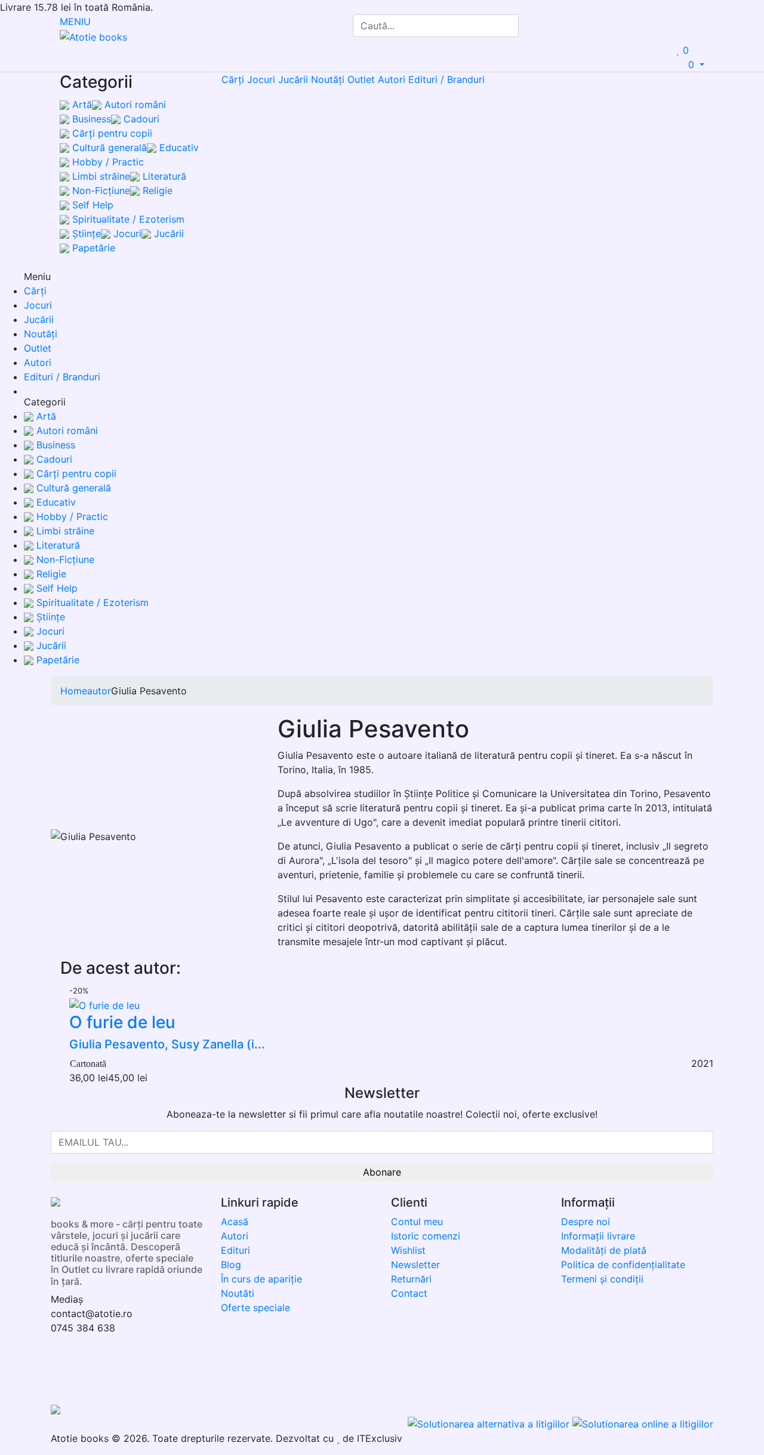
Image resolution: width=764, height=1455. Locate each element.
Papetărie (92, 248)
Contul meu (417, 1222)
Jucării (167, 233)
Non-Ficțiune (99, 190)
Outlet (361, 79)
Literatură (163, 176)
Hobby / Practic (106, 162)
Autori (391, 79)
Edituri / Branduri (446, 79)
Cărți (232, 79)
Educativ (177, 147)
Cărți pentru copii (110, 133)
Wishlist (408, 1250)
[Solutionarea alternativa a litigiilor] (490, 1423)
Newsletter (415, 1265)
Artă (80, 104)
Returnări (411, 1279)
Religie (156, 190)
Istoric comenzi (425, 1236)
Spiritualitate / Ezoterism (126, 219)
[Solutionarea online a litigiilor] (642, 1423)
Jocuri (125, 233)
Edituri (235, 1250)
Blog (231, 1265)
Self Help (91, 205)
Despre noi (585, 1222)
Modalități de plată (603, 1250)
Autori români (133, 104)
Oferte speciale (255, 1308)
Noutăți (327, 79)
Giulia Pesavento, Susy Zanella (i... (167, 1044)
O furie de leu (122, 1022)
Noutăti (237, 1293)
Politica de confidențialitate (623, 1265)
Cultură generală (108, 147)
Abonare (382, 1172)
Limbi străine (99, 176)
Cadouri (140, 119)
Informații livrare (598, 1236)
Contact (409, 1293)
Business (90, 119)
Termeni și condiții (602, 1279)
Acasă (234, 1222)
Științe (85, 233)
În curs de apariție (261, 1279)
